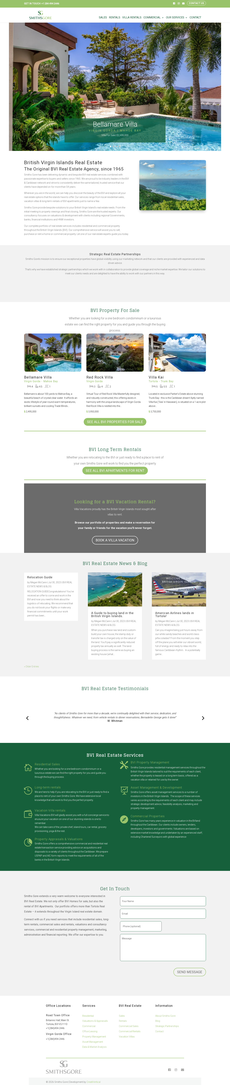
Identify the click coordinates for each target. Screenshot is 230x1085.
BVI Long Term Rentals (115, 449)
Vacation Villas (127, 1036)
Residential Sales (47, 764)
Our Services (175, 17)
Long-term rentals (48, 787)
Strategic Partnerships (167, 1026)
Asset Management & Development (156, 787)
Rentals (114, 17)
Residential (88, 1016)
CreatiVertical (94, 1082)
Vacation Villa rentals (50, 810)
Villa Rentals (131, 17)
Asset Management (92, 1041)
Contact (195, 17)
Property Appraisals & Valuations (59, 839)
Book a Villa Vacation (115, 540)
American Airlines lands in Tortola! (174, 614)
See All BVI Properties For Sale (115, 422)
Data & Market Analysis (94, 1047)
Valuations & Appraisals (95, 1021)
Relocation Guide (40, 577)
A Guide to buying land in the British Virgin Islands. (112, 614)
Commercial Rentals (129, 1031)
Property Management (94, 1036)
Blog (157, 1021)
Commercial (152, 17)
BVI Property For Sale (115, 310)
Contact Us (196, 3)
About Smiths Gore (165, 1016)
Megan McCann (38, 582)
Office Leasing (89, 1031)
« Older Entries (31, 666)
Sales (103, 17)
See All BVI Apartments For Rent (115, 471)
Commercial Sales (128, 1026)
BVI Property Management (150, 762)
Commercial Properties (148, 816)
